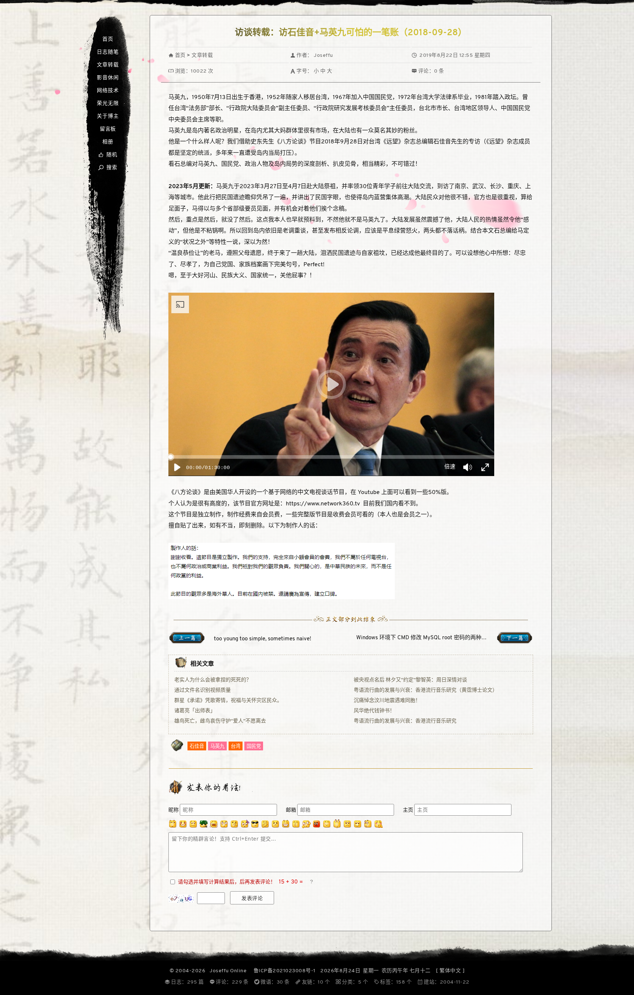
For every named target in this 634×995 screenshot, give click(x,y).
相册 (107, 142)
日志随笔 (108, 52)
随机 (107, 155)
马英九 (217, 746)
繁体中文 (450, 971)
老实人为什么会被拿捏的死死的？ (212, 680)
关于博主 (108, 116)
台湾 (235, 746)
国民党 (254, 746)
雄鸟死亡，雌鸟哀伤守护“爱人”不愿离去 (220, 721)
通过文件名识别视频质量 (202, 690)
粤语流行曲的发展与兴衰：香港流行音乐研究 (405, 721)
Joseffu (323, 55)
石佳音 (197, 746)
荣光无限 (108, 103)
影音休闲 (108, 78)
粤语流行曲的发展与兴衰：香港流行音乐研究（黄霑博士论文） (426, 690)
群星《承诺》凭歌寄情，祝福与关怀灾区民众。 (228, 700)
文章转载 (108, 65)
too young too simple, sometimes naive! (262, 639)
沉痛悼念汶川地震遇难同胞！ (387, 700)
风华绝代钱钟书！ (374, 711)
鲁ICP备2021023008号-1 (285, 971)
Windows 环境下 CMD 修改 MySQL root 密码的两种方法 (424, 638)
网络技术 (108, 91)
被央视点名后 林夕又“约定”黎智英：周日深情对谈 (410, 680)
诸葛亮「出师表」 (194, 711)
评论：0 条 (428, 71)
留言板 (108, 129)
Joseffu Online (228, 971)
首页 (107, 39)
